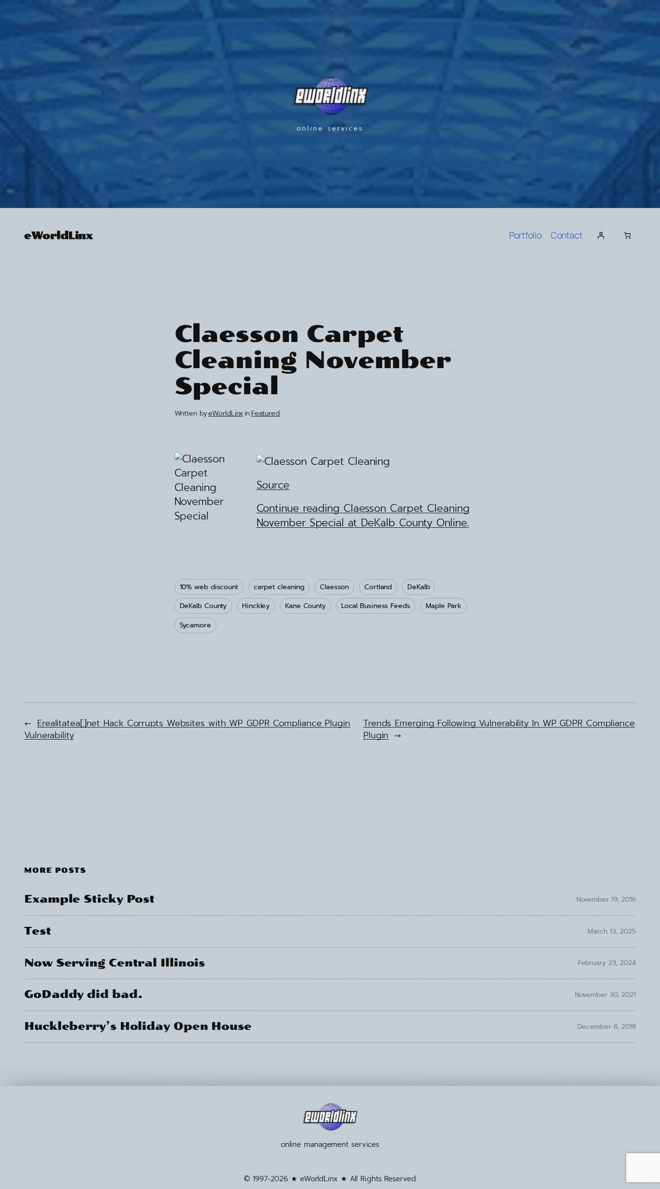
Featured (265, 413)
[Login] (600, 235)
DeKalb (418, 587)
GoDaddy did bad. (83, 995)
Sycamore (195, 625)
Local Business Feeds (375, 606)
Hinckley (256, 606)
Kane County (305, 606)
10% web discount (209, 587)
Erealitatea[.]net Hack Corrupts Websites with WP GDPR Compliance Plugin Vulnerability (187, 729)
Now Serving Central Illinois (114, 963)
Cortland (378, 587)
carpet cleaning (279, 587)
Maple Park (443, 606)
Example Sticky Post (89, 899)
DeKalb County (203, 606)
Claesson (334, 587)
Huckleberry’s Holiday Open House (138, 1027)
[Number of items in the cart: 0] (627, 235)
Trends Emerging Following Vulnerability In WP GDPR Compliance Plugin (499, 729)
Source (273, 485)
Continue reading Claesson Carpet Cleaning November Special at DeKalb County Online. (363, 515)
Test (37, 931)
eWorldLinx (58, 235)
